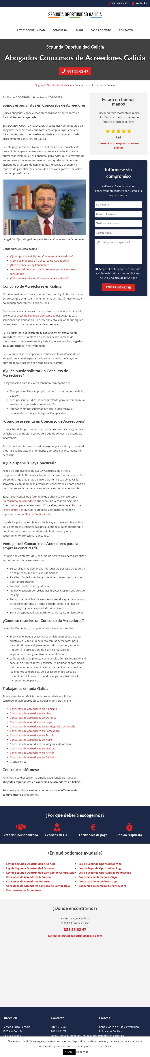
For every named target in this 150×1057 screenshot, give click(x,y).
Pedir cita (141, 3)
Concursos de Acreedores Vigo (98, 877)
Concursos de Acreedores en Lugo (31, 722)
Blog (79, 30)
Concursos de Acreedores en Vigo (30, 713)
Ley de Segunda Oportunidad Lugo (100, 868)
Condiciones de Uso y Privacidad (119, 1027)
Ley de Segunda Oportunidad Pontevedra (105, 872)
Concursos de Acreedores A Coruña (28, 877)
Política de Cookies (110, 1031)
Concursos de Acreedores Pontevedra (102, 886)
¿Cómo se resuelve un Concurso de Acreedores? (39, 278)
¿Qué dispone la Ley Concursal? (29, 265)
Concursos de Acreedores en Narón (31, 739)
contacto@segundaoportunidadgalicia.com (75, 936)
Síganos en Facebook (112, 1035)
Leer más (82, 1052)
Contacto (126, 30)
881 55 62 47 (119, 3)
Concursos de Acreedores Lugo (98, 881)
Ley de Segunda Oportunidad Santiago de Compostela (40, 872)
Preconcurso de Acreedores (19, 501)
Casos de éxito (101, 30)
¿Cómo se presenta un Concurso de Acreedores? (39, 260)
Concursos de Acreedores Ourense (28, 881)
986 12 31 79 (58, 1031)
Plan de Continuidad (37, 514)
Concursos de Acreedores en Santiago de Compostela (42, 726)
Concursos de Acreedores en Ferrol (31, 735)
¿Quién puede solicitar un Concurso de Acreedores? (41, 256)
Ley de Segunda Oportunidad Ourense (30, 868)
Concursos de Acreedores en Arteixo (32, 753)
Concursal (60, 30)
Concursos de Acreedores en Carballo (33, 757)
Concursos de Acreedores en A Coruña (33, 709)
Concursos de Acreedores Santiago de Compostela (38, 886)
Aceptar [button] (69, 1052)
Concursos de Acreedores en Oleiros (32, 748)
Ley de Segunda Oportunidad (37, 315)
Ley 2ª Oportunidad (31, 30)
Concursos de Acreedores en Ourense (33, 717)
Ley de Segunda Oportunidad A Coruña (30, 864)
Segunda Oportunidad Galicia (53, 85)
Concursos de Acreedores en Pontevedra (35, 731)
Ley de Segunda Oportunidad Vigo (100, 864)
